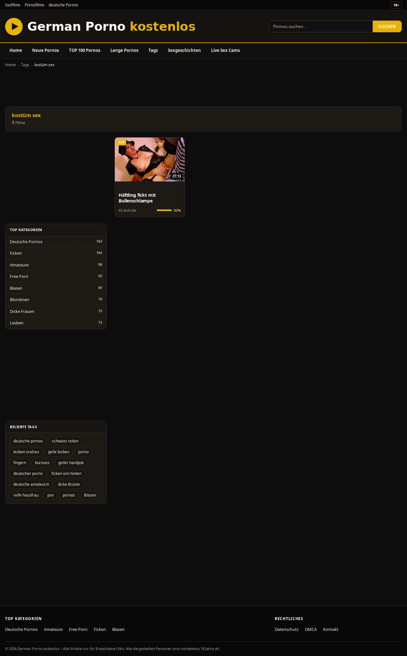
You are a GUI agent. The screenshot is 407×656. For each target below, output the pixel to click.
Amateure (19, 265)
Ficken (16, 253)
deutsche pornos (28, 441)
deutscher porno (28, 473)
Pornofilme (34, 5)
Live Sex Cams (225, 50)
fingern (19, 462)
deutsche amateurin (31, 484)
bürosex (42, 462)
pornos (69, 495)
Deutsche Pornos (26, 241)
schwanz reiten (65, 441)
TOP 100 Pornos (84, 50)
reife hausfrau (25, 495)
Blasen (16, 288)
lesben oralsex (26, 452)
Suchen (387, 26)
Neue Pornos (45, 50)
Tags (153, 50)
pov (50, 495)
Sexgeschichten (184, 50)
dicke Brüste (69, 484)
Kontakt (330, 629)
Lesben (17, 323)
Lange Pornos (124, 50)
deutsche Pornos (63, 5)
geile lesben (58, 452)
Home (16, 50)
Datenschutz (287, 629)
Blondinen (19, 299)
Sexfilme (12, 5)
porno (83, 452)
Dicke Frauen (22, 311)
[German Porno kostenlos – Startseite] (101, 26)
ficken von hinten (66, 473)
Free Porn (19, 276)
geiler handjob (71, 462)
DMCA (311, 629)
